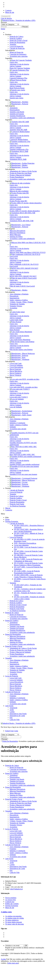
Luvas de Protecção (16, 46)
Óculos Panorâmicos (17, 177)
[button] (8, 34)
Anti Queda (9, 706)
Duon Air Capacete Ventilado (20, 68)
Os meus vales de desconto (14, 924)
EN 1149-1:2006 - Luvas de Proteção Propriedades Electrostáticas (27, 572)
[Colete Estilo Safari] (17, 312)
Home (7, 519)
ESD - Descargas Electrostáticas (25, 543)
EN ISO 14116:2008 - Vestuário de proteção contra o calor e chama (29, 598)
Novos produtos (10, 898)
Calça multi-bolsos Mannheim (20, 340)
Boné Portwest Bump (17, 88)
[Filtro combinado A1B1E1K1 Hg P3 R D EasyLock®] (28, 256)
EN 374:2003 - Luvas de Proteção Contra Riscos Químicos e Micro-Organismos (28, 564)
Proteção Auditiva (16, 38)
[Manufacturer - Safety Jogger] (20, 415)
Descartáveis (14, 296)
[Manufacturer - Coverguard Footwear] (23, 478)
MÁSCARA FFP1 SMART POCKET (23, 276)
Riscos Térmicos (15, 375)
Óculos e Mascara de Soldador (20, 175)
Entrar (3, 29)
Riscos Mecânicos (16, 371)
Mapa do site (9, 12)
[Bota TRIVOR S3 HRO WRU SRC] (23, 447)
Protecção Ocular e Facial (18, 40)
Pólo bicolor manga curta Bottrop (21, 349)
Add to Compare (15, 66)
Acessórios (13, 308)
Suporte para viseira (16, 98)
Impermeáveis (14, 298)
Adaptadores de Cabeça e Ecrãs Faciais (23, 171)
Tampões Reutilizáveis (17, 116)
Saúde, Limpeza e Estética (19, 300)
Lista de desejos (6, 18)
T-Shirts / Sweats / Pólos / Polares (21, 302)
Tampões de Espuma (17, 114)
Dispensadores (15, 110)
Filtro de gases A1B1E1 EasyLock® (22, 286)
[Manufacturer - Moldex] (18, 165)
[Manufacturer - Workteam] (19, 359)
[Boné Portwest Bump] (18, 80)
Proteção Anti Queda (17, 504)
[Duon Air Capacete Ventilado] (21, 60)
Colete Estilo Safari (16, 320)
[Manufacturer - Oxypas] (18, 482)
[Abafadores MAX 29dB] (19, 151)
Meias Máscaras (15, 235)
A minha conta (6, 912)
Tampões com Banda (17, 112)
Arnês (12, 710)
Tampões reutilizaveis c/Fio (19, 149)
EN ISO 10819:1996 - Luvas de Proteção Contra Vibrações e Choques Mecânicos (28, 576)
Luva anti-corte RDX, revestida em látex (24, 387)
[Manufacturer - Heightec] (19, 102)
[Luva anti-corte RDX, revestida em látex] (24, 379)
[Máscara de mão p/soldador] (20, 183)
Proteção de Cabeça (16, 36)
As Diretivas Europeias (18, 506)
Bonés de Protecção (16, 52)
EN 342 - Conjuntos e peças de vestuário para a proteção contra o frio (30, 590)
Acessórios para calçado (18, 429)
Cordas (12, 712)
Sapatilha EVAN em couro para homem (23, 474)
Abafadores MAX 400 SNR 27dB (21, 221)
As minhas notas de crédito (14, 918)
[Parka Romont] (15, 322)
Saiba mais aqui (13, 963)
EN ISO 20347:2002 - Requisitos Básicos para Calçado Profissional (28, 530)
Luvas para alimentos (21, 545)
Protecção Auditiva (11, 620)
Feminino (13, 421)
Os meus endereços (12, 920)
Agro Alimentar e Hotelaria (19, 294)
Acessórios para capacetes (19, 56)
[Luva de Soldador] (17, 399)
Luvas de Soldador (16, 365)
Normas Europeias (11, 521)
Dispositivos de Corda (17, 716)
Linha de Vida (14, 720)
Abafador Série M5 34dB (18, 130)
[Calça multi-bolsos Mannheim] (21, 332)
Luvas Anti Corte (16, 363)
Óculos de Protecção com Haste (21, 173)
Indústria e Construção (17, 423)
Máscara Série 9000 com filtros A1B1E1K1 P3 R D (27, 252)
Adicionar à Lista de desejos (19, 64)
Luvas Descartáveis (16, 367)
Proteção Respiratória (17, 502)
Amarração (13, 708)
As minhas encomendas (13, 916)
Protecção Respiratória (17, 42)
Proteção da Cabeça (16, 496)
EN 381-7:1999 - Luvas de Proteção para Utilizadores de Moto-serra (28, 560)
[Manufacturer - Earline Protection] (22, 163)
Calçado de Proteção (17, 490)
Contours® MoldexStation (19, 139)
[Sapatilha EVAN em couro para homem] (24, 466)
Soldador (13, 427)
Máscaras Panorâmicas (17, 233)
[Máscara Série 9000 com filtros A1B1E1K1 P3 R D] (28, 244)
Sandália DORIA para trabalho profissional (24, 464)
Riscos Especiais (15, 369)
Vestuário (13, 44)
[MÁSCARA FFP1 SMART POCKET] (24, 268)
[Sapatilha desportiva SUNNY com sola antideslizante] (28, 435)
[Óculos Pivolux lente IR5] (19, 193)
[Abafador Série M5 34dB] (19, 122)
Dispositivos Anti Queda (18, 714)
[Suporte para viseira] (17, 90)
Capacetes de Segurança (18, 54)
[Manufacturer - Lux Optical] (20, 225)
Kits (11, 718)
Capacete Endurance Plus (18, 78)
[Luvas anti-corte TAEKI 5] (20, 389)
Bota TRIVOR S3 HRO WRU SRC (22, 454)
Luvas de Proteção (16, 492)
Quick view (14, 62)
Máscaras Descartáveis (17, 231)
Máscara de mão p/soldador (19, 191)
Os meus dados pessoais (13, 922)
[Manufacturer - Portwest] (19, 104)
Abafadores (14, 108)
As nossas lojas (10, 900)
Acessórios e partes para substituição (22, 118)
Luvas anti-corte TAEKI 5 (19, 397)
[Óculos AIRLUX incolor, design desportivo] (26, 203)
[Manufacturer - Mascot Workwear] (22, 353)
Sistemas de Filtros (16, 237)
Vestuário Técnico (16, 306)
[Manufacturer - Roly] (17, 357)
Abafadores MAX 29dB (18, 159)
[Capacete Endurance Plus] (19, 70)
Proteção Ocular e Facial (18, 500)
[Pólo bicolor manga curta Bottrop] (22, 342)
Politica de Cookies (12, 904)
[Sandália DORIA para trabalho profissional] (25, 456)
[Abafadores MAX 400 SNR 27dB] (22, 213)
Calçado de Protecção (17, 48)
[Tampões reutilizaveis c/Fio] (20, 141)
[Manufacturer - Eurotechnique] (21, 411)
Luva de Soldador (16, 407)
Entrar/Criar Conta (11, 731)
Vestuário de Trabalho (17, 304)
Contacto (8, 10)
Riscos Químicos (15, 373)
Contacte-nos (9, 902)
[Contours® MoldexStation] (20, 132)
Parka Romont (15, 330)
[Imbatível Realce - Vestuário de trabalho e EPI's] (18, 20)
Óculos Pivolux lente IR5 (18, 201)
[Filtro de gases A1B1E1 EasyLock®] (23, 278)
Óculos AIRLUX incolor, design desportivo (25, 211)
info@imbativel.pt (16, 889)
